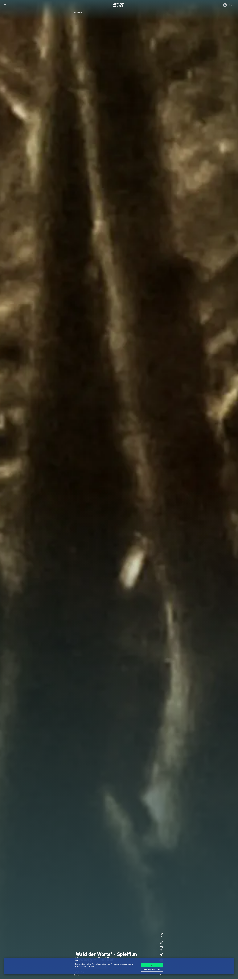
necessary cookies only (152, 970)
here (92, 966)
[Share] (161, 954)
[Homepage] (119, 5)
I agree (152, 965)
